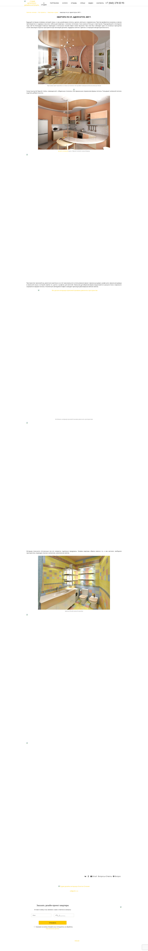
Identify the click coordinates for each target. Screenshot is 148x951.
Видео (90, 3)
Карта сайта (74, 949)
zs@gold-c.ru (74, 891)
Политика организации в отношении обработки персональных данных (74, 947)
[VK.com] (85, 876)
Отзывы (74, 3)
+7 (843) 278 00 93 (114, 2)
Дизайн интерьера (63, 151)
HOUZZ (77, 941)
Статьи (82, 3)
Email (94, 876)
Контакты (100, 3)
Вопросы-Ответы (105, 876)
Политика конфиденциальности (74, 945)
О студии (44, 4)
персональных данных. (53, 928)
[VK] (71, 941)
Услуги (64, 3)
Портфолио (54, 3)
